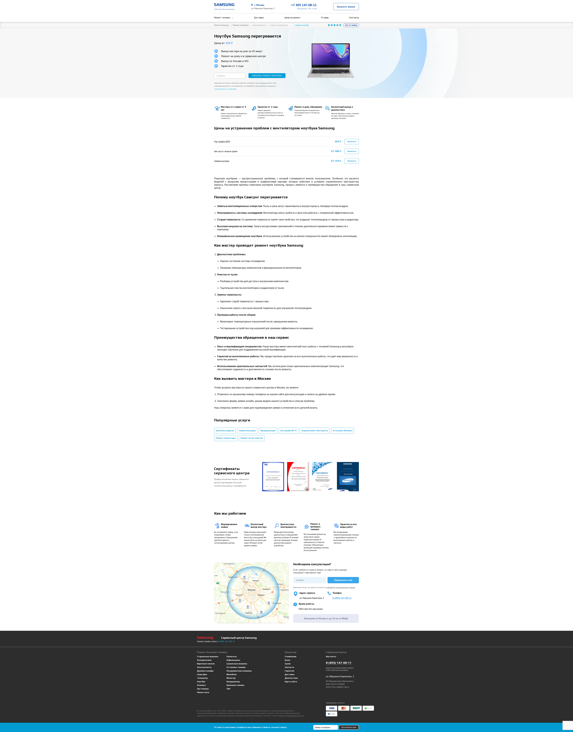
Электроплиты (204, 667)
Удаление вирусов (225, 430)
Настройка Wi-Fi (288, 430)
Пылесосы (232, 656)
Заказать (351, 141)
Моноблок (232, 674)
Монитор (231, 678)
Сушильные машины (237, 664)
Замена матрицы (247, 430)
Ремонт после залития (252, 438)
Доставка (259, 17)
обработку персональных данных (341, 587)
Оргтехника (203, 689)
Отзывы (325, 17)
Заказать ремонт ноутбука (267, 76)
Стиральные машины (207, 656)
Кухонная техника (235, 685)
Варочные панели (206, 664)
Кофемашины (233, 660)
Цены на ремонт (292, 17)
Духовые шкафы (205, 671)
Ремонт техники (222, 17)
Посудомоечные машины (239, 671)
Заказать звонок (346, 6)
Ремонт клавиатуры (226, 438)
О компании (290, 656)
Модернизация (268, 430)
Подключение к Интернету (314, 430)
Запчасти (289, 667)
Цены (287, 660)
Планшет (201, 685)
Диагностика (291, 678)
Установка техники (236, 667)
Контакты (354, 17)
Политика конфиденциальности (290, 716)
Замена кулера (221, 161)
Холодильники (204, 660)
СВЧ (228, 689)
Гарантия (289, 671)
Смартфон (202, 674)
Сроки (288, 664)
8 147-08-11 (226, 641)
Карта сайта (291, 681)
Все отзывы (351, 25)
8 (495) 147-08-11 (342, 598)
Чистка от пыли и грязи (225, 151)
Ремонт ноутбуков (241, 25)
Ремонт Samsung (221, 25)
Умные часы (203, 692)
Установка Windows (342, 430)
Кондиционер (233, 681)
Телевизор (202, 678)
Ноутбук (201, 681)
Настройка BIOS (222, 141)
